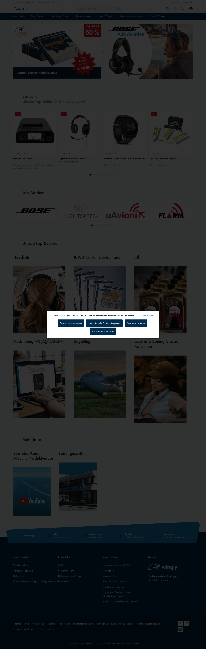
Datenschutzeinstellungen (71, 323)
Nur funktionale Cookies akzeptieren (104, 323)
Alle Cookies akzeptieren (103, 331)
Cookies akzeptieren (136, 323)
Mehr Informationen (144, 315)
